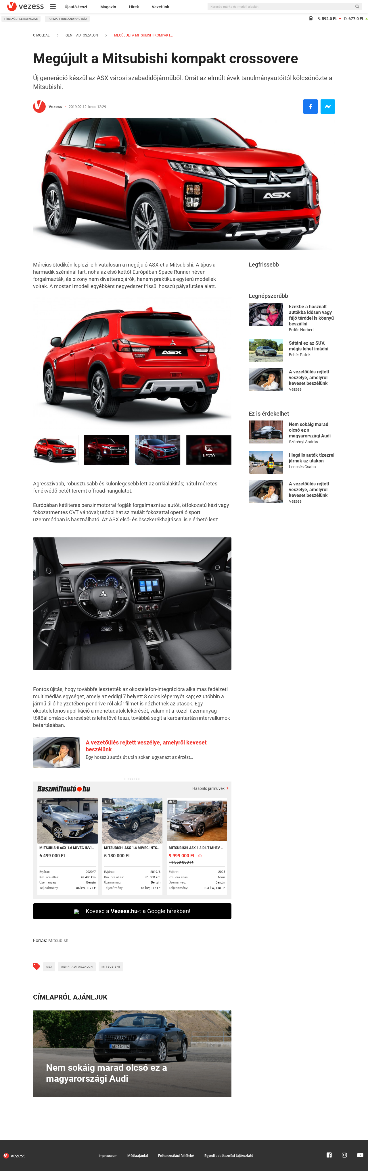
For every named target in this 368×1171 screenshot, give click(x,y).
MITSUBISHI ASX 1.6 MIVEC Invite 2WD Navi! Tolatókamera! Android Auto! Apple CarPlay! (67, 848)
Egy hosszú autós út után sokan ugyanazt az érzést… (139, 757)
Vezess (55, 106)
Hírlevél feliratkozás (21, 18)
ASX (49, 966)
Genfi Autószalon (77, 966)
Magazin (108, 7)
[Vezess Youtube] (359, 1142)
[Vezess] (25, 6)
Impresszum (108, 1156)
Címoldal (41, 35)
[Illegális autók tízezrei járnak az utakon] (266, 462)
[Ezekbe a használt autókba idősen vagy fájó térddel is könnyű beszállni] (266, 314)
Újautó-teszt (76, 7)
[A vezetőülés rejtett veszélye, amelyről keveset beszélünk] (266, 379)
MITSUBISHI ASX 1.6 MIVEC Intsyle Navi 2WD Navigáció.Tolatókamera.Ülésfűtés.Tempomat (132, 848)
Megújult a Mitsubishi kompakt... (143, 35)
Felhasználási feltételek (176, 1156)
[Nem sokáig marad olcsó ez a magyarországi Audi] (266, 432)
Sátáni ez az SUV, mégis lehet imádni (308, 346)
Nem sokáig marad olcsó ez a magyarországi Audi (310, 430)
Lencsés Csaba (302, 466)
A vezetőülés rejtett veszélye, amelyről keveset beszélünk (309, 377)
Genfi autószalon (82, 35)
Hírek (134, 7)
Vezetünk (160, 7)
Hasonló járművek (208, 788)
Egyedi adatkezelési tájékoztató (228, 1156)
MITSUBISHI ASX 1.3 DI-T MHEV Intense (196, 848)
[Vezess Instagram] (344, 1142)
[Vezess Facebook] (329, 1142)
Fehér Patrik (299, 354)
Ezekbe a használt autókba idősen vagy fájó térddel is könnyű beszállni (311, 315)
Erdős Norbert (301, 329)
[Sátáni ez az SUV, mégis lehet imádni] (266, 350)
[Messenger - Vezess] (328, 106)
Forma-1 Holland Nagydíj (67, 18)
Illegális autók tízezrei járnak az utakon (311, 458)
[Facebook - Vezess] (310, 106)
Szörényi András (303, 441)
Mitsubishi (110, 966)
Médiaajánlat (137, 1156)
